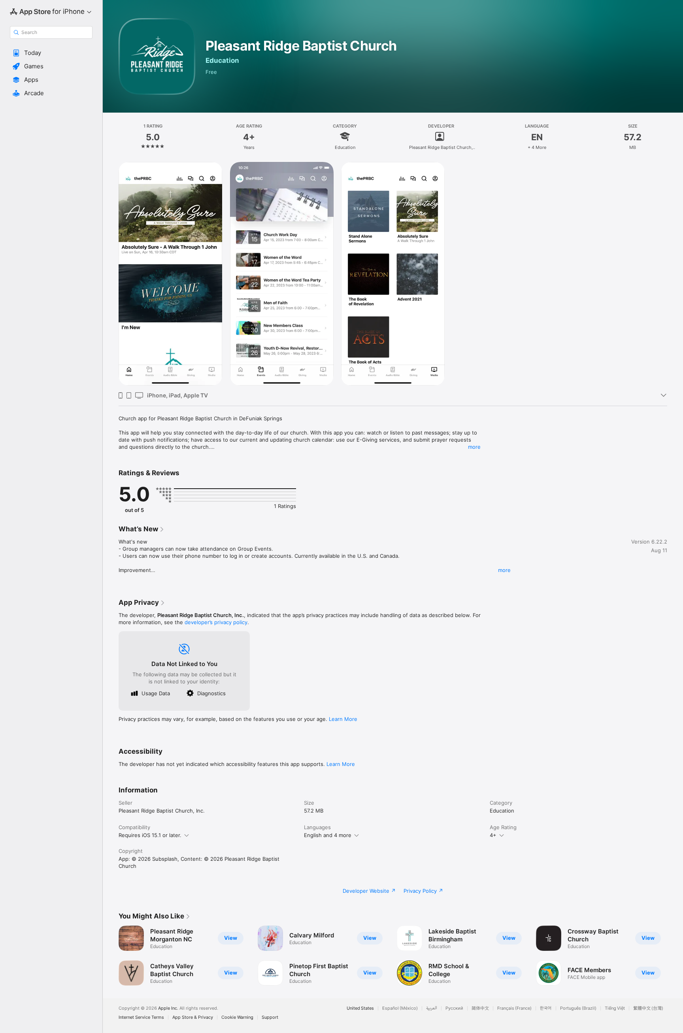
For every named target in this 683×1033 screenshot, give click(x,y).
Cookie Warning (237, 1017)
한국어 (546, 1008)
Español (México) (400, 1008)
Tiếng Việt (615, 1008)
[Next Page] (675, 955)
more (474, 447)
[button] (51, 53)
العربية (431, 1008)
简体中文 (480, 1008)
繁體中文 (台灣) (648, 1008)
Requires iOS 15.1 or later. (150, 835)
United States (360, 1008)
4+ (493, 835)
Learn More (343, 719)
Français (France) (514, 1008)
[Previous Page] (110, 955)
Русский (454, 1008)
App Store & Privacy (192, 1017)
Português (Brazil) (578, 1008)
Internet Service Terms (141, 1017)
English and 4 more (327, 835)
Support (270, 1017)
